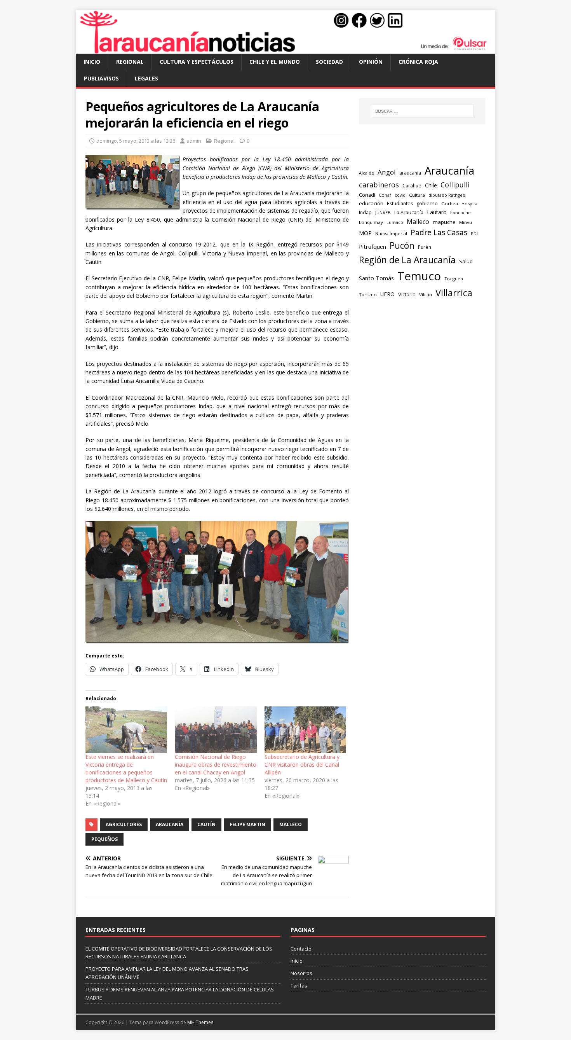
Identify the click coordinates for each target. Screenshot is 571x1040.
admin (193, 140)
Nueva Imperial (391, 233)
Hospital (470, 203)
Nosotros (301, 973)
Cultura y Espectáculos (196, 61)
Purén (424, 247)
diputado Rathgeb (446, 195)
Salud (466, 261)
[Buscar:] (422, 111)
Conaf (385, 195)
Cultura (417, 195)
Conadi (367, 194)
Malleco (290, 824)
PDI (474, 233)
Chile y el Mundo (274, 61)
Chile (431, 185)
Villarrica (453, 293)
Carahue (411, 185)
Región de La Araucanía (407, 259)
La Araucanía (408, 212)
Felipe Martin (247, 824)
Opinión (371, 61)
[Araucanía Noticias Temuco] (285, 49)
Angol (387, 172)
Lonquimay (371, 222)
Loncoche (460, 212)
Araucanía (169, 824)
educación (371, 203)
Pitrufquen (372, 246)
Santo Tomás (376, 278)
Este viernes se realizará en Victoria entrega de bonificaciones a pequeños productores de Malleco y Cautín (126, 768)
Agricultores (124, 824)
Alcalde (366, 173)
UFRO (387, 294)
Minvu (465, 222)
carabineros (379, 184)
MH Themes (200, 1022)
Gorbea (449, 203)
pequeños (104, 839)
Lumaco (394, 222)
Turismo (368, 294)
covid (400, 195)
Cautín (206, 824)
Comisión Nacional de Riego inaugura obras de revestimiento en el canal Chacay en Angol (215, 764)
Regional (130, 61)
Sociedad (329, 61)
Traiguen (453, 278)
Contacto (301, 948)
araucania (410, 173)
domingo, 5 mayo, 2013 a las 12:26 (135, 140)
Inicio (92, 61)
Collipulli (455, 184)
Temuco (419, 276)
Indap (365, 212)
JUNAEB (383, 212)
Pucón (402, 245)
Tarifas (299, 985)
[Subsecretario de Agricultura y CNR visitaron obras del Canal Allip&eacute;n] (305, 729)
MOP (365, 233)
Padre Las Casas (439, 232)
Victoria (407, 294)
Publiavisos (101, 78)
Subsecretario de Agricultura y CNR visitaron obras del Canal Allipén (302, 764)
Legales (146, 78)
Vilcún (425, 294)
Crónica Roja (418, 61)
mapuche (444, 221)
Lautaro (437, 212)
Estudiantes (400, 203)
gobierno (427, 203)
